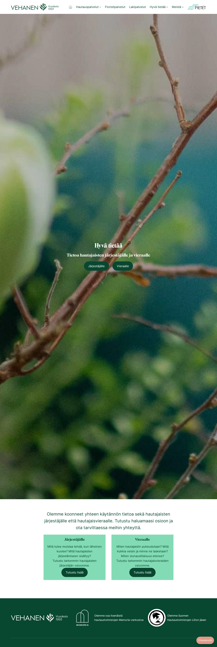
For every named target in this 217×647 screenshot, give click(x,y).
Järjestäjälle (96, 266)
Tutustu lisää (74, 572)
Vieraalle (123, 266)
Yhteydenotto (205, 640)
